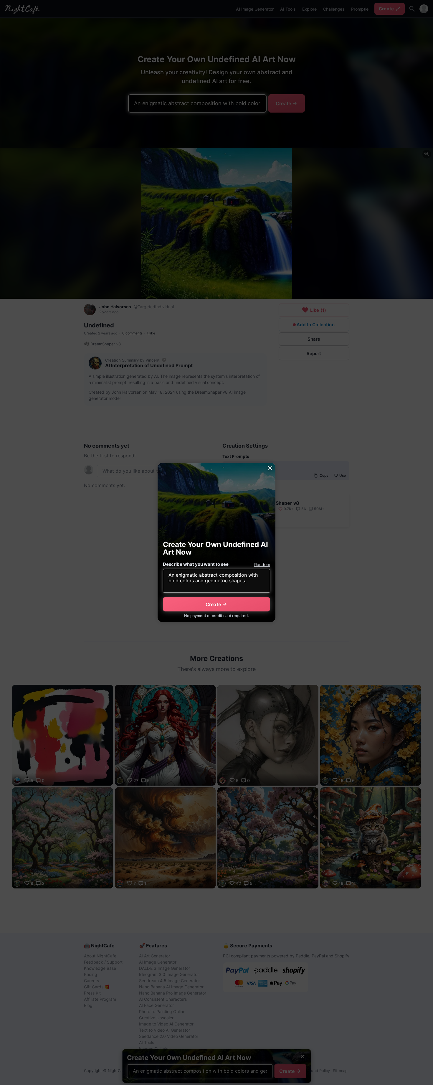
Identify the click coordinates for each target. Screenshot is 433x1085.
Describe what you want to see (196, 564)
